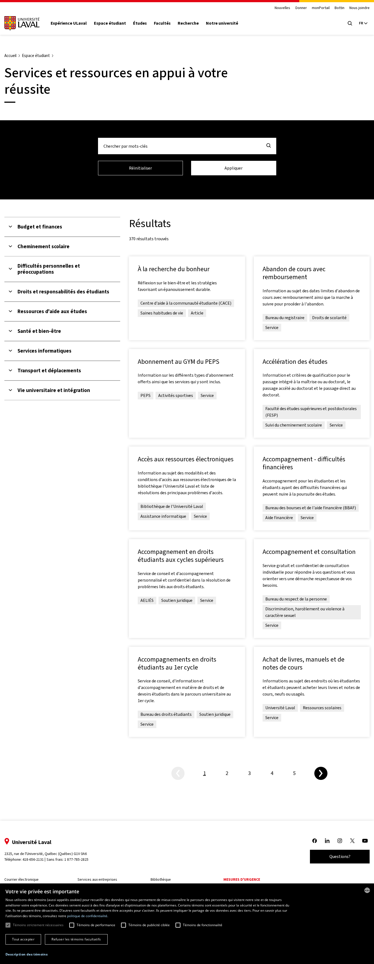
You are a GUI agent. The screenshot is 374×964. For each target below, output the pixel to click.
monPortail (321, 8)
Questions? (339, 856)
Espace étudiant (110, 23)
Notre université (222, 23)
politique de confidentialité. (87, 916)
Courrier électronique (21, 879)
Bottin (339, 8)
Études (140, 23)
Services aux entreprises (97, 879)
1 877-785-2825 (76, 859)
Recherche (188, 23)
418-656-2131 (33, 859)
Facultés (162, 23)
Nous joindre (359, 8)
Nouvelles (282, 8)
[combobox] (367, 890)
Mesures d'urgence (241, 879)
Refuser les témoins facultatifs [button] (76, 939)
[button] (26, 954)
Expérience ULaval (69, 23)
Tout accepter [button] (23, 939)
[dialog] (187, 923)
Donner (301, 8)
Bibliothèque (161, 879)
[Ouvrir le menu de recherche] (349, 23)
